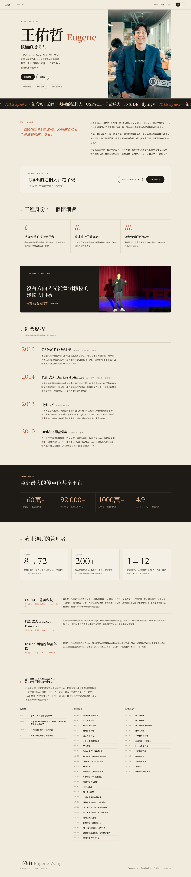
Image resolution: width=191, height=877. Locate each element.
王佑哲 (15, 4)
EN (183, 5)
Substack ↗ (146, 868)
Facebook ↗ (133, 868)
